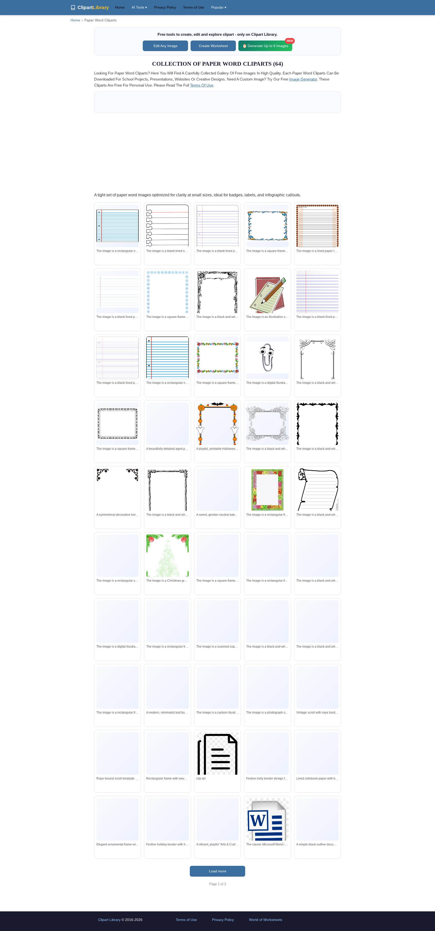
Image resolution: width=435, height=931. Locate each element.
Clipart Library (109, 920)
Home (120, 7)
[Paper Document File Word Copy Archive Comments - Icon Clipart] (217, 759)
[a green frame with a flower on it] (267, 555)
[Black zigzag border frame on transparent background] (167, 753)
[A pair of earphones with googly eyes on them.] (267, 358)
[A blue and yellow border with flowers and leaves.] (267, 226)
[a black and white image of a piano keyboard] (117, 423)
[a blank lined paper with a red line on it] (217, 232)
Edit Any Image (165, 46)
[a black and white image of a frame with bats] (317, 431)
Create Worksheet (213, 46)
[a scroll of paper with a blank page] (317, 496)
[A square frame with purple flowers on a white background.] (217, 555)
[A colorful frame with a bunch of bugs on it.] (217, 358)
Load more (217, 871)
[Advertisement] (217, 152)
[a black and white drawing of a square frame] (317, 366)
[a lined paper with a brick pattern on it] (317, 231)
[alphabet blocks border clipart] (117, 693)
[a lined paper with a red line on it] (117, 363)
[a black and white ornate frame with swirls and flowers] (267, 423)
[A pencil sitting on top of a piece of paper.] (267, 298)
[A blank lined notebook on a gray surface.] (267, 697)
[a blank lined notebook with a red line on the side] (117, 226)
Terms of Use (193, 7)
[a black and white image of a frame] (317, 628)
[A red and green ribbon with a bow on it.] (117, 621)
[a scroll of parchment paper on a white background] (117, 561)
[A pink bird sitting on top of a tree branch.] (217, 688)
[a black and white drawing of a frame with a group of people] (217, 300)
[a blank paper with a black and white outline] (317, 562)
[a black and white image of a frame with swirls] (267, 629)
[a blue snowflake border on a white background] (167, 298)
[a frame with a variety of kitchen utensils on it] (167, 627)
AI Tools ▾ (139, 7)
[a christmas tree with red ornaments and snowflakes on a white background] (167, 561)
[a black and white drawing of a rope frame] (167, 495)
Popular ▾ (218, 7)
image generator (303, 79)
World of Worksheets (265, 920)
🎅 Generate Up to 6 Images (267, 44)
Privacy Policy (165, 7)
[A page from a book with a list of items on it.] (217, 631)
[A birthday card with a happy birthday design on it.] (267, 489)
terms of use (201, 85)
